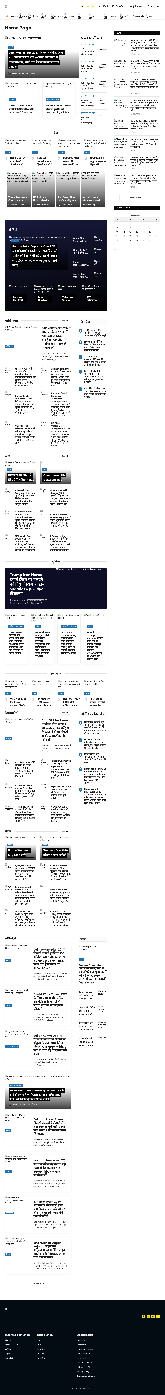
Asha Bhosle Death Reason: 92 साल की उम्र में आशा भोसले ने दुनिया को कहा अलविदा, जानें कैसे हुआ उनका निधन (44, 298)
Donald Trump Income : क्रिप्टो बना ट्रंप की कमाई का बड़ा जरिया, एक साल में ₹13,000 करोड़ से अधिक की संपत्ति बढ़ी (95, 646)
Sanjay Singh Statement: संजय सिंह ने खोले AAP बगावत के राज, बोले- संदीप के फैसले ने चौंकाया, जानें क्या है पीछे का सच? (25, 404)
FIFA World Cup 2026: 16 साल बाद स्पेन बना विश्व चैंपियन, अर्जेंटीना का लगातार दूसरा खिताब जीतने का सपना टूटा (25, 543)
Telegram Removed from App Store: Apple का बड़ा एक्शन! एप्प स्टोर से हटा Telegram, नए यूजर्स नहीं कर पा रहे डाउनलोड (61, 769)
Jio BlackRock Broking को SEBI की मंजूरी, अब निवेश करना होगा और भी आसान (95, 360)
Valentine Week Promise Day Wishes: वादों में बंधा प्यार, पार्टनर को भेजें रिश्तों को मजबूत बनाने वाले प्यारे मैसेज (68, 298)
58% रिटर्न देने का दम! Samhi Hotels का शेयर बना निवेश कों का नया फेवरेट (95, 392)
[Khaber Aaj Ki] (6, 6)
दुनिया (38, 626)
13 (137, 232)
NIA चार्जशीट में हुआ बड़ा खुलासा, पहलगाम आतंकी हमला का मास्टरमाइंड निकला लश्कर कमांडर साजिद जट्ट (86, 1042)
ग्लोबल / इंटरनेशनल (16, 626)
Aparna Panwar (18, 73)
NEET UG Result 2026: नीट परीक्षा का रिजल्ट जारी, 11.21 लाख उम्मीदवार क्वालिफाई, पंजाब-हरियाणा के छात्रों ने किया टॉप (71, 702)
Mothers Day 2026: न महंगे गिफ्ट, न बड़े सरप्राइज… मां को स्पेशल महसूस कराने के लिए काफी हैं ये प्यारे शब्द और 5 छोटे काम (19, 298)
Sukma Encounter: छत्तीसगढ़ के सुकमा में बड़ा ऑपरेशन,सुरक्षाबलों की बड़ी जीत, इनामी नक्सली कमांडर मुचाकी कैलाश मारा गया (92, 973)
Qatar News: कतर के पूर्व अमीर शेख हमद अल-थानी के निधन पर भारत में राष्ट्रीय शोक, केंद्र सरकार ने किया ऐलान (16, 643)
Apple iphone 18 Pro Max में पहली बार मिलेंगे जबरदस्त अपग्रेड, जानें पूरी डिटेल (61, 792)
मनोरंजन (15, 241)
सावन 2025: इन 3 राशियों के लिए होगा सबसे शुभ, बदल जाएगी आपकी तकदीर (95, 743)
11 (124, 232)
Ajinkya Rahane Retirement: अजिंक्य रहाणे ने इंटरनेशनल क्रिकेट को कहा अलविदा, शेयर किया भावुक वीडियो (25, 497)
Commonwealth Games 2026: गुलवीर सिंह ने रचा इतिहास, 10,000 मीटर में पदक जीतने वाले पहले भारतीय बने (60, 497)
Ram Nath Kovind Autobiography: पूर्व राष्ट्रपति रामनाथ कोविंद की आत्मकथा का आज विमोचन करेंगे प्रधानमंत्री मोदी (88, 120)
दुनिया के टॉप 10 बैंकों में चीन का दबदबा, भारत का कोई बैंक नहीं (95, 333)
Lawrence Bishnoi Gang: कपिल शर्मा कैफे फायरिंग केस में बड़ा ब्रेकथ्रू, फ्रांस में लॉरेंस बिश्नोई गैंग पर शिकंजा (69, 643)
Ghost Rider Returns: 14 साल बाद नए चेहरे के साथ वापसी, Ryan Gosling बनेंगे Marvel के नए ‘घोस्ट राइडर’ (81, 239)
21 (143, 236)
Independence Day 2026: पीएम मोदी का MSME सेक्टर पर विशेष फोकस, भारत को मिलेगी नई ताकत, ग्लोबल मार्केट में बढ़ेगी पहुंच (88, 52)
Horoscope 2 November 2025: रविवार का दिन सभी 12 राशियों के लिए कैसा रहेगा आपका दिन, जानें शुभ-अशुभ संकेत (95, 796)
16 (156, 232)
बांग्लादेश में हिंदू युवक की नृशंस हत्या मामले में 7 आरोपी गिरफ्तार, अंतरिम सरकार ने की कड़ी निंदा (86, 1027)
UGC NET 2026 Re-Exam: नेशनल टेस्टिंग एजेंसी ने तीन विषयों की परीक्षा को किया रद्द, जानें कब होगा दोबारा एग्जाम (18, 702)
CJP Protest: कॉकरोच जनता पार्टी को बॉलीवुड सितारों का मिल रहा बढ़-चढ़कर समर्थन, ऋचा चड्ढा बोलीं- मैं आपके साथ (25, 434)
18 (124, 236)
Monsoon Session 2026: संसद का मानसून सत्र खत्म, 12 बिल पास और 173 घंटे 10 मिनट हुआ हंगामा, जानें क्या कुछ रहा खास (88, 103)
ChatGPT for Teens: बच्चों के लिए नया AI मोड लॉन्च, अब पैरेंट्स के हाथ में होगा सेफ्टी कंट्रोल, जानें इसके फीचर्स (21, 109)
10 (117, 232)
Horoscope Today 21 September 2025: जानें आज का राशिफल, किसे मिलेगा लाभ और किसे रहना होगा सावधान (95, 775)
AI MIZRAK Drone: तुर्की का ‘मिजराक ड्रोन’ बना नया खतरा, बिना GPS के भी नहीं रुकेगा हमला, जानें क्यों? (25, 792)
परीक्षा (8, 694)
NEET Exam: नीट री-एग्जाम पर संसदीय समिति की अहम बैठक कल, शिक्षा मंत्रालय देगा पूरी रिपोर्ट (98, 702)
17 (117, 236)
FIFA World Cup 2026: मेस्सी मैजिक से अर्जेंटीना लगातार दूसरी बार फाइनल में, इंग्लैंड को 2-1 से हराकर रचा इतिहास (60, 543)
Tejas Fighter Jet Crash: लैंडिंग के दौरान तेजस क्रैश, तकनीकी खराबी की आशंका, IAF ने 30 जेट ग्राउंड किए (25, 813)
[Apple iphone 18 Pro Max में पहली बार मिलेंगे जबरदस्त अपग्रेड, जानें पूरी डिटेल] (44, 786)
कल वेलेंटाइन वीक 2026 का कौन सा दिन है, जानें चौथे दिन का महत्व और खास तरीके (92, 298)
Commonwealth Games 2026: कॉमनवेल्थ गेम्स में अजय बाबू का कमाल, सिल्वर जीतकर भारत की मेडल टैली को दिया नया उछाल (25, 520)
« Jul (115, 249)
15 (150, 232)
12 (130, 232)
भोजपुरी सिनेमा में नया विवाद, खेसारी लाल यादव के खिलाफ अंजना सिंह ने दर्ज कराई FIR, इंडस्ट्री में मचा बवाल (81, 251)
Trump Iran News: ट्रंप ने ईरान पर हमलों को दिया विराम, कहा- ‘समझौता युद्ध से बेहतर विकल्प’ (28, 584)
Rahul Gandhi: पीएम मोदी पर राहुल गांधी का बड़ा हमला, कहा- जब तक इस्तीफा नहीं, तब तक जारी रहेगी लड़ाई (88, 86)
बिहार (87, 153)
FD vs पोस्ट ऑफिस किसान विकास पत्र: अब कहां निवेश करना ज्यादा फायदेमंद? (95, 346)
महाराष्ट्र (61, 153)
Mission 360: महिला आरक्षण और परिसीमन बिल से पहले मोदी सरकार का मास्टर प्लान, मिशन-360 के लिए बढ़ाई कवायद (25, 377)
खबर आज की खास (53, 99)
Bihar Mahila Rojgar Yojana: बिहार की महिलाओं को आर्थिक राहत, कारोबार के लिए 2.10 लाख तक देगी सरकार (98, 161)
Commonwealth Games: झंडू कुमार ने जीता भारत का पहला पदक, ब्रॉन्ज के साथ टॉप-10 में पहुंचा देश (60, 520)
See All (65, 320)
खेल (9, 470)
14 (143, 232)
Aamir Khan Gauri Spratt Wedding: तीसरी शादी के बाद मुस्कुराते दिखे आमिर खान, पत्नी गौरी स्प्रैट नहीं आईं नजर (81, 275)
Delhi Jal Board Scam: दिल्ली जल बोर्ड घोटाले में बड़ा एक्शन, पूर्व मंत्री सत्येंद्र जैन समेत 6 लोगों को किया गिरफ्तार (45, 161)
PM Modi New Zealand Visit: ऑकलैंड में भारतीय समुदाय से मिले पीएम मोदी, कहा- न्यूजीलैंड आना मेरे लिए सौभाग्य (42, 644)
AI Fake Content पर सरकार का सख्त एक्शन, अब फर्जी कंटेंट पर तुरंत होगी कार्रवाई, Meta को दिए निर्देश (25, 769)
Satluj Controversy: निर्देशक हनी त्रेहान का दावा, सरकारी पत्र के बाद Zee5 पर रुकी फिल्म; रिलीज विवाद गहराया (80, 263)
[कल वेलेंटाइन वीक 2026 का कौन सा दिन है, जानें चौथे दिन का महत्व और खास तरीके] (92, 292)
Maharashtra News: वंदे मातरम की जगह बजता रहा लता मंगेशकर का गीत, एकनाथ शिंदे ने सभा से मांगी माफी (71, 161)
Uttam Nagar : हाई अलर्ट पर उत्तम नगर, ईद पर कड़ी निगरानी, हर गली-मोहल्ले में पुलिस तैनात (87, 995)
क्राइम (81, 960)
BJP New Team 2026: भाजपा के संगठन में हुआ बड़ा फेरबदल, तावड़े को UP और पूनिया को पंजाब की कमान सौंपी (56, 337)
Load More (37, 1283)
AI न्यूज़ (12, 99)
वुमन (9, 845)
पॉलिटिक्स (9, 346)
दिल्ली (11, 47)
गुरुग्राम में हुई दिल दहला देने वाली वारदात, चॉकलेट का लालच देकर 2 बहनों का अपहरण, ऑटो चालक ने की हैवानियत (87, 1011)
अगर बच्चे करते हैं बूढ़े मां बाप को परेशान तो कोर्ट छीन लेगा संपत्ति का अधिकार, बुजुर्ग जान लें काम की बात (95, 728)
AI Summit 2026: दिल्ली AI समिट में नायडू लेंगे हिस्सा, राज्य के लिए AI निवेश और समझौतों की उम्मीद (61, 813)
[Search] (82, 6)
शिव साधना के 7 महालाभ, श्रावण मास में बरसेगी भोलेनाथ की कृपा (95, 758)
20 (137, 236)
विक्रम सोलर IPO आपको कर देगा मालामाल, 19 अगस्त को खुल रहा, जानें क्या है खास (94, 377)
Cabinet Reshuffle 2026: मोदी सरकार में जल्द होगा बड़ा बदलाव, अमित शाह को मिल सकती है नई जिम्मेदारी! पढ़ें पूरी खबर (61, 377)
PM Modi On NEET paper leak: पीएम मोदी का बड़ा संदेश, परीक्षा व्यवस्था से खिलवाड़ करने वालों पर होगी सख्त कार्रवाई (45, 702)
